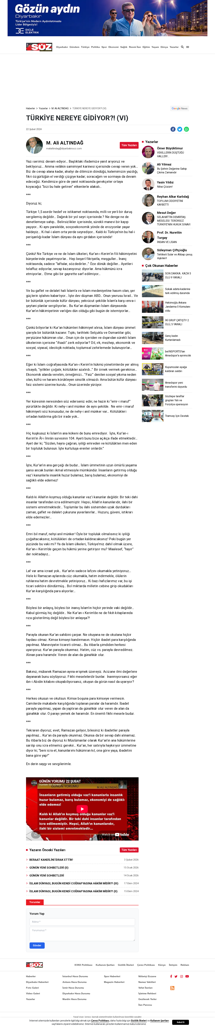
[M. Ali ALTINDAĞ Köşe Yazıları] (34, 145)
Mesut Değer (166, 213)
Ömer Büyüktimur (170, 148)
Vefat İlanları (145, 987)
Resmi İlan (135, 47)
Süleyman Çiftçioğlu (172, 250)
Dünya (164, 47)
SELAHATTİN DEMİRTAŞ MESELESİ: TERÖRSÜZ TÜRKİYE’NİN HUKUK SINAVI (173, 220)
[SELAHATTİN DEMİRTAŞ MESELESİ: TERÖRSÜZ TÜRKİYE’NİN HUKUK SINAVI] (148, 218)
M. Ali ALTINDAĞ (60, 108)
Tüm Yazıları (129, 145)
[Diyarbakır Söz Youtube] (187, 976)
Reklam (185, 965)
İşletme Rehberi (147, 993)
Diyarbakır (62, 47)
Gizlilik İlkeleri (126, 965)
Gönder (37, 945)
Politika (95, 47)
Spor (104, 47)
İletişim (173, 965)
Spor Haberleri (112, 976)
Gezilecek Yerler (147, 999)
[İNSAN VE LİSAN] (148, 236)
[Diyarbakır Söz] (39, 47)
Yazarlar (174, 47)
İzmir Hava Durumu (73, 987)
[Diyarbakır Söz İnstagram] (181, 976)
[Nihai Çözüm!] (148, 186)
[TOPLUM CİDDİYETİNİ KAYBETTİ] (148, 202)
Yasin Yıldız (165, 182)
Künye (162, 965)
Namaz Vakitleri (147, 982)
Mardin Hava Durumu (74, 999)
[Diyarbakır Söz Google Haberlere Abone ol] (179, 108)
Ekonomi (114, 47)
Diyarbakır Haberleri (37, 982)
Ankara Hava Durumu (74, 982)
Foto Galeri (32, 987)
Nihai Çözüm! (165, 186)
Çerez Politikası (146, 965)
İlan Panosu (145, 1005)
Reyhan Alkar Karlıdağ (173, 197)
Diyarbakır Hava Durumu (76, 993)
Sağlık (123, 47)
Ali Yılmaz (164, 164)
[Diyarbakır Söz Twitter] (176, 976)
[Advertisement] (107, 78)
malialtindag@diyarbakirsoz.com (64, 148)
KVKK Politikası (83, 965)
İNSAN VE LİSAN (167, 242)
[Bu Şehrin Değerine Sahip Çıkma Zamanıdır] (148, 167)
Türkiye (85, 47)
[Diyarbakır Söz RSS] (172, 988)
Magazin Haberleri (114, 982)
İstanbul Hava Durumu (75, 976)
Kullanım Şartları (105, 965)
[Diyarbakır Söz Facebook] (171, 976)
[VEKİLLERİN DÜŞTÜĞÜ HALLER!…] (148, 152)
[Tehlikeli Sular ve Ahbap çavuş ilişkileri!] (148, 255)
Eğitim (146, 47)
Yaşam (155, 47)
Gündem (74, 47)
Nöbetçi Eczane (147, 976)
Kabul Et (180, 1022)
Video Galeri (33, 993)
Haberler (30, 108)
